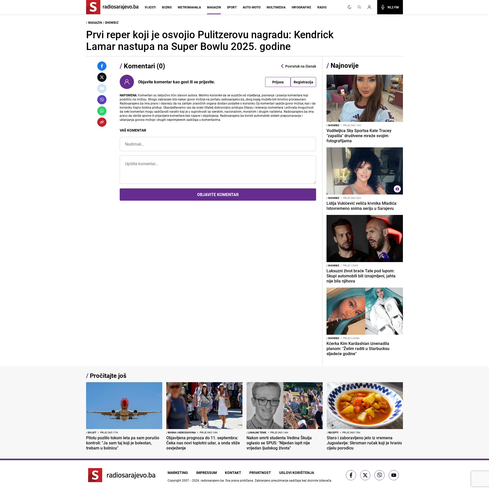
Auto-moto (252, 7)
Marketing (178, 472)
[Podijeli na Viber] (101, 99)
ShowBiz (111, 22)
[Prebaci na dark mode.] (349, 7)
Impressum (206, 472)
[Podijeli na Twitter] (101, 77)
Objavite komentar (218, 194)
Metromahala (189, 7)
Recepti (332, 432)
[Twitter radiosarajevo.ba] (365, 475)
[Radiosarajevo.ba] (122, 475)
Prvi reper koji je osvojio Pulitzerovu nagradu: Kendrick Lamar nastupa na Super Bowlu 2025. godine (210, 40)
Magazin (214, 7)
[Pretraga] (359, 7)
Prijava (278, 82)
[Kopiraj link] (101, 122)
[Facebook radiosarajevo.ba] (351, 475)
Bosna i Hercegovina (181, 432)
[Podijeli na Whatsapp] (101, 110)
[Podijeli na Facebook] (101, 66)
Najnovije (345, 65)
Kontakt (233, 472)
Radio (322, 7)
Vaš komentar (133, 130)
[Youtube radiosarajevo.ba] (394, 475)
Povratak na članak (300, 66)
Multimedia (276, 7)
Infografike (301, 7)
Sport (232, 7)
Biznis (167, 7)
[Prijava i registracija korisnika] (370, 7)
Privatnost (260, 472)
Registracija (303, 82)
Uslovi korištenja (296, 472)
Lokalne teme (256, 432)
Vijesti (150, 7)
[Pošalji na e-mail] (101, 88)
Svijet (91, 432)
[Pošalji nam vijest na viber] (379, 475)
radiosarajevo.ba (212, 480)
